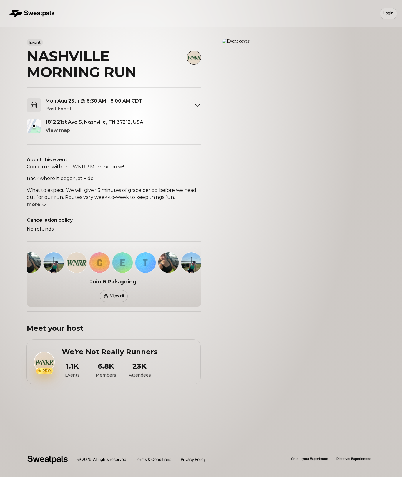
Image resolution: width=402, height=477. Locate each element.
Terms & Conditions (153, 459)
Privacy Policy (193, 459)
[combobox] (123, 105)
